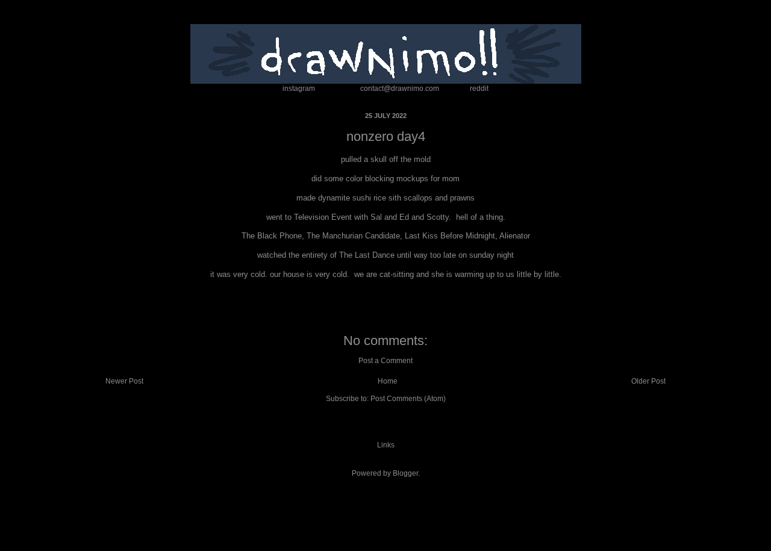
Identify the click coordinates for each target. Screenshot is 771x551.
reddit (479, 88)
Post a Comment (385, 360)
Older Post (648, 381)
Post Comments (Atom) (408, 398)
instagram (298, 88)
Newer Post (124, 381)
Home (388, 381)
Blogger (405, 473)
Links (386, 445)
